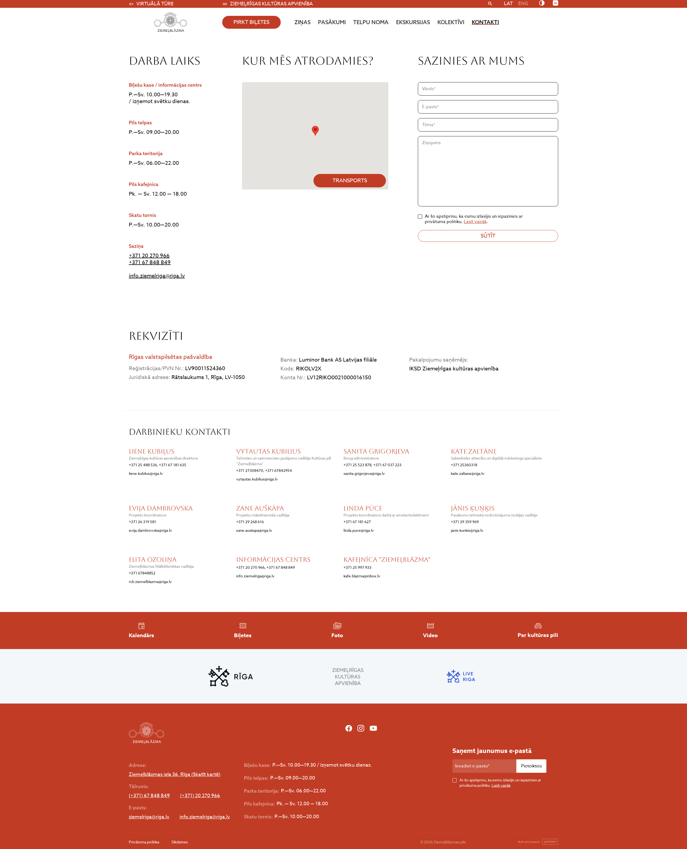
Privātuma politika (144, 841)
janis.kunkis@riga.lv (467, 530)
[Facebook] (349, 729)
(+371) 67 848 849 (149, 796)
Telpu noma (371, 22)
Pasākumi (332, 22)
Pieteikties (531, 766)
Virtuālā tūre (155, 4)
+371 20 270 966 (149, 256)
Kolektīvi (450, 22)
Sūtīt (488, 236)
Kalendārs (141, 635)
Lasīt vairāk (475, 221)
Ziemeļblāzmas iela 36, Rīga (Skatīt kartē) (174, 774)
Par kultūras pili (538, 635)
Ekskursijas (413, 22)
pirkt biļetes (251, 22)
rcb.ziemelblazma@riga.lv (150, 581)
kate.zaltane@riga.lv (467, 473)
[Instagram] (361, 729)
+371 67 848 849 (150, 262)
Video (430, 635)
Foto (337, 635)
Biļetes (242, 635)
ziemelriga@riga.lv (149, 817)
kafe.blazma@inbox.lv (362, 575)
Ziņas (302, 22)
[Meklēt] (490, 4)
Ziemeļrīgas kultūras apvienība (271, 4)
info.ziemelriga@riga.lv (157, 276)
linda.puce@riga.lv (359, 530)
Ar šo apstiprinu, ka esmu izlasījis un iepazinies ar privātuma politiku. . (500, 782)
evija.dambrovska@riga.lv (150, 530)
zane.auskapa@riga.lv (254, 530)
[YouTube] (373, 729)
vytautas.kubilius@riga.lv (257, 479)
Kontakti (485, 22)
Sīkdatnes (179, 841)
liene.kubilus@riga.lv (146, 473)
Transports (349, 180)
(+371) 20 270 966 (200, 796)
